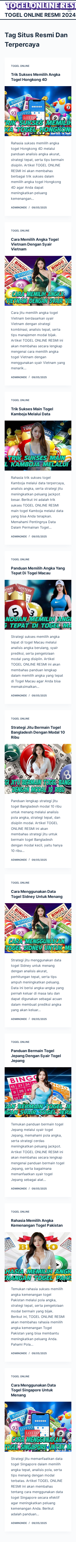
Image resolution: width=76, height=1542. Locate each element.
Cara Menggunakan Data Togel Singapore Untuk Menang (33, 1390)
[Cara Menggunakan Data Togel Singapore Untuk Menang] (38, 1427)
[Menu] (69, 10)
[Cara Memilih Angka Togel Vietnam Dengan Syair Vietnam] (38, 281)
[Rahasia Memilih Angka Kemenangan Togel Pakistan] (38, 1257)
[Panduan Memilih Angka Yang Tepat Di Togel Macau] (38, 605)
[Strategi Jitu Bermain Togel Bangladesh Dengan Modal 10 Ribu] (38, 769)
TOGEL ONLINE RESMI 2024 (40, 15)
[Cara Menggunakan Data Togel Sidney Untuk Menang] (38, 928)
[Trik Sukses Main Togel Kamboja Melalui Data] (38, 446)
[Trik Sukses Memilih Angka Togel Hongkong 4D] (38, 111)
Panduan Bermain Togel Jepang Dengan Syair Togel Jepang (36, 1056)
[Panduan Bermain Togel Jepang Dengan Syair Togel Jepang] (38, 1092)
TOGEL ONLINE (20, 65)
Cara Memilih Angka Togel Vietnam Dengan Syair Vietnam (35, 244)
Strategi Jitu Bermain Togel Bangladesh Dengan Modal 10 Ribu (38, 732)
